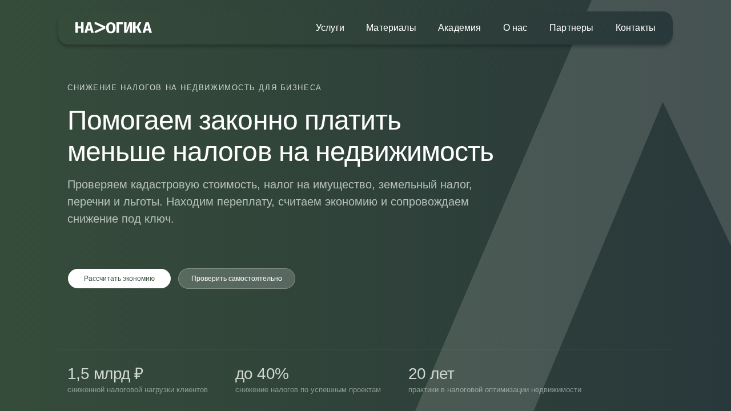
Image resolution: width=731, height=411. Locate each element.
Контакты (636, 28)
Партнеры (571, 28)
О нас (515, 28)
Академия (459, 28)
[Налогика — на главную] (113, 28)
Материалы (391, 28)
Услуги (330, 28)
